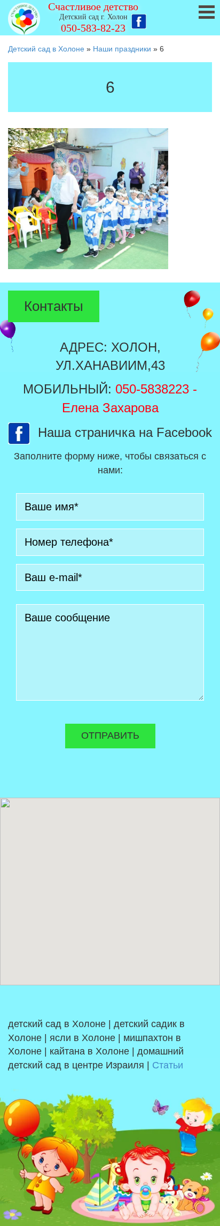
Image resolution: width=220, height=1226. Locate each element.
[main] (110, 168)
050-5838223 (152, 389)
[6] (88, 198)
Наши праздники (122, 48)
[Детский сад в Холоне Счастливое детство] (24, 19)
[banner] (110, 17)
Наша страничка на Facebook (125, 432)
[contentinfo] (110, 1105)
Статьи (167, 1065)
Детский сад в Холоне (46, 48)
